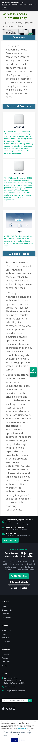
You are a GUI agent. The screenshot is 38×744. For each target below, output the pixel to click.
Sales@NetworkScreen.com (15, 691)
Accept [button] (14, 740)
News (4, 634)
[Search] (30, 700)
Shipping (5, 654)
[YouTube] (10, 708)
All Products (6, 630)
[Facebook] (3, 708)
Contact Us (6, 614)
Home (4, 606)
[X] (7, 708)
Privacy (4, 665)
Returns (5, 658)
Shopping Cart (7, 610)
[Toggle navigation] (5, 7)
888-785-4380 (20, 576)
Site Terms (6, 662)
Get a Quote (11, 540)
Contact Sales (20, 588)
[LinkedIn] (14, 708)
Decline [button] (23, 740)
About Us (5, 638)
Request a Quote (20, 582)
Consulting (6, 641)
